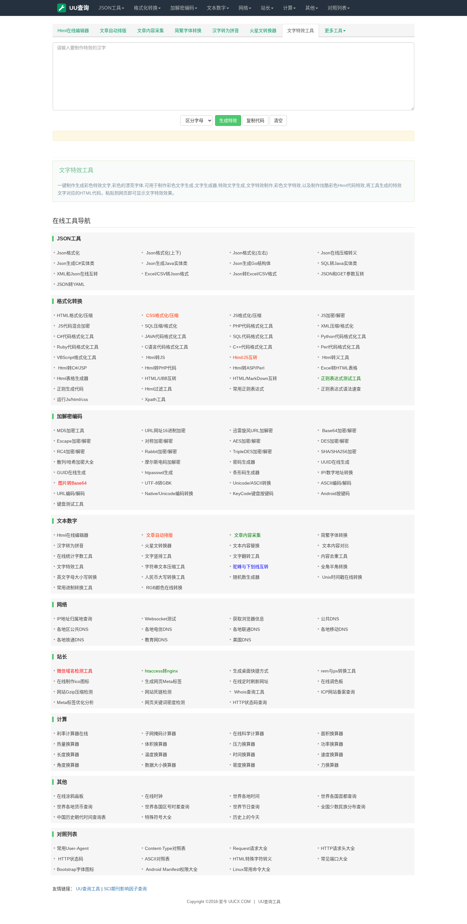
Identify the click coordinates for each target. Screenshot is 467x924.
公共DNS (330, 618)
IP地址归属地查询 (74, 618)
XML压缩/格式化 (337, 325)
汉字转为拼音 (225, 30)
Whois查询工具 (248, 691)
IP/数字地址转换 (337, 472)
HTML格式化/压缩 (75, 315)
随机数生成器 (246, 577)
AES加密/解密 (247, 441)
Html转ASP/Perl (248, 367)
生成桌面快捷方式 (250, 670)
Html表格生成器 (72, 378)
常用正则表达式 (248, 388)
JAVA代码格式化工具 (165, 336)
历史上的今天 (246, 817)
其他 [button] (310, 7)
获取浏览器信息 (248, 618)
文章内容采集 (150, 30)
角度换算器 (68, 765)
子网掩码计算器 (160, 733)
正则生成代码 (70, 388)
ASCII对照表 (157, 858)
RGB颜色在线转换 (163, 587)
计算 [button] (288, 7)
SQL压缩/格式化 (161, 325)
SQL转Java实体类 (339, 263)
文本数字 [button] (216, 7)
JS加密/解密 (333, 315)
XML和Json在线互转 (77, 273)
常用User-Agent (73, 848)
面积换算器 (332, 733)
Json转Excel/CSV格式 (255, 273)
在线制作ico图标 (73, 681)
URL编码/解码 (71, 493)
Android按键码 (335, 493)
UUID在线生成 (335, 462)
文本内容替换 (246, 545)
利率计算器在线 (72, 733)
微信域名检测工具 (74, 670)
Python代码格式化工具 (343, 336)
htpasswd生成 (159, 472)
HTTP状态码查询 (250, 702)
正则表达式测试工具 (341, 378)
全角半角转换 (334, 566)
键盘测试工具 (70, 504)
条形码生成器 (246, 472)
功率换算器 (332, 744)
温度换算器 (156, 754)
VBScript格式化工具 (76, 357)
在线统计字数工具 (74, 556)
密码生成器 (244, 462)
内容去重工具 (334, 556)
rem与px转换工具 (338, 670)
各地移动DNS (334, 629)
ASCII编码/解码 (336, 483)
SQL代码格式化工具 (253, 336)
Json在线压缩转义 (339, 252)
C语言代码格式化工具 (166, 346)
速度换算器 (332, 754)
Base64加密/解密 (338, 430)
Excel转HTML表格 (339, 367)
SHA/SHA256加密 (338, 451)
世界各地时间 (246, 796)
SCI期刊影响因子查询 (125, 888)
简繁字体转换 (188, 30)
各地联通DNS (246, 629)
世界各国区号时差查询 (167, 806)
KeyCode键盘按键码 (253, 493)
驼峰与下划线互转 (250, 566)
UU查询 (79, 8)
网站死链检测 (158, 691)
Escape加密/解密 (74, 441)
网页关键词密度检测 (165, 702)
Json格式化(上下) (163, 252)
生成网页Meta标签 (163, 681)
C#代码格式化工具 (75, 336)
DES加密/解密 (335, 441)
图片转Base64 (72, 483)
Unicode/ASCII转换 (252, 483)
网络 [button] (243, 7)
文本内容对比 (335, 545)
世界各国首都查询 (338, 796)
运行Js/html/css (72, 399)
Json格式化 (68, 252)
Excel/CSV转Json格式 (167, 273)
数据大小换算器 (160, 765)
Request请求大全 (250, 848)
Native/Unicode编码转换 (169, 493)
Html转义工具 (335, 357)
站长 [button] (265, 7)
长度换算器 (68, 754)
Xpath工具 (155, 399)
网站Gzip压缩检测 (75, 691)
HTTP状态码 (70, 858)
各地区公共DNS (72, 629)
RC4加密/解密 (71, 451)
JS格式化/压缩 (247, 315)
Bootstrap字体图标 (75, 869)
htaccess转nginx (161, 670)
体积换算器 (156, 744)
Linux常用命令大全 (251, 869)
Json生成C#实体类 (75, 263)
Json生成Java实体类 (166, 263)
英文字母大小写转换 (77, 577)
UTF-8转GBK (158, 483)
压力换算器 (244, 744)
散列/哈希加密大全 (75, 462)
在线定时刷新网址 (250, 681)
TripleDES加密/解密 (252, 451)
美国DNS (242, 639)
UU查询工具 (88, 888)
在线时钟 (154, 796)
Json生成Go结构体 (252, 263)
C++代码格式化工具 (252, 346)
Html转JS (155, 357)
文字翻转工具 (246, 556)
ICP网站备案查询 (338, 691)
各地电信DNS (158, 629)
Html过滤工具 (158, 388)
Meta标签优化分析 (75, 702)
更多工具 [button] (333, 30)
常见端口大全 (334, 858)
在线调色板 (332, 681)
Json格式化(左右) (250, 252)
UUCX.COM (239, 901)
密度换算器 (244, 765)
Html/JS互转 (245, 357)
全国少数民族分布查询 (343, 806)
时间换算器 (244, 754)
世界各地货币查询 (74, 806)
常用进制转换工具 (74, 587)
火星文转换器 (263, 30)
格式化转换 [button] (146, 7)
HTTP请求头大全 (338, 848)
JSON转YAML (71, 284)
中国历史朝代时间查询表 (81, 817)
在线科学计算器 (248, 733)
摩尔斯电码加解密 (162, 462)
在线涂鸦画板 (70, 796)
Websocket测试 (160, 618)
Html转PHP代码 (160, 367)
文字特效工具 (300, 30)
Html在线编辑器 (73, 30)
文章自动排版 (113, 30)
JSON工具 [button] (109, 7)
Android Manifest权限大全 (171, 869)
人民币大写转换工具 (165, 577)
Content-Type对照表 (165, 848)
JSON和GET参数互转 (342, 273)
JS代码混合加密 (73, 325)
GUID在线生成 (71, 472)
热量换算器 (68, 744)
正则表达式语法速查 (341, 388)
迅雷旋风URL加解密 (253, 430)
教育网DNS (156, 639)
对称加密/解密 (159, 441)
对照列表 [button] (337, 7)
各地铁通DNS (70, 639)
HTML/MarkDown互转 (255, 378)
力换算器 (330, 765)
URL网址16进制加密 (165, 430)
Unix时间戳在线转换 (341, 577)
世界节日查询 (246, 806)
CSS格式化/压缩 (162, 315)
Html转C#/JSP (72, 367)
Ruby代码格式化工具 (77, 346)
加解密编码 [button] (182, 7)
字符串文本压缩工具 (165, 566)
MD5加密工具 (70, 430)
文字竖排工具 (158, 556)
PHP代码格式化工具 (253, 325)
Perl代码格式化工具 (340, 346)
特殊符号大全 (158, 817)
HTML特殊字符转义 (252, 858)
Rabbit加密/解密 (161, 451)
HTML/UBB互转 (160, 378)
